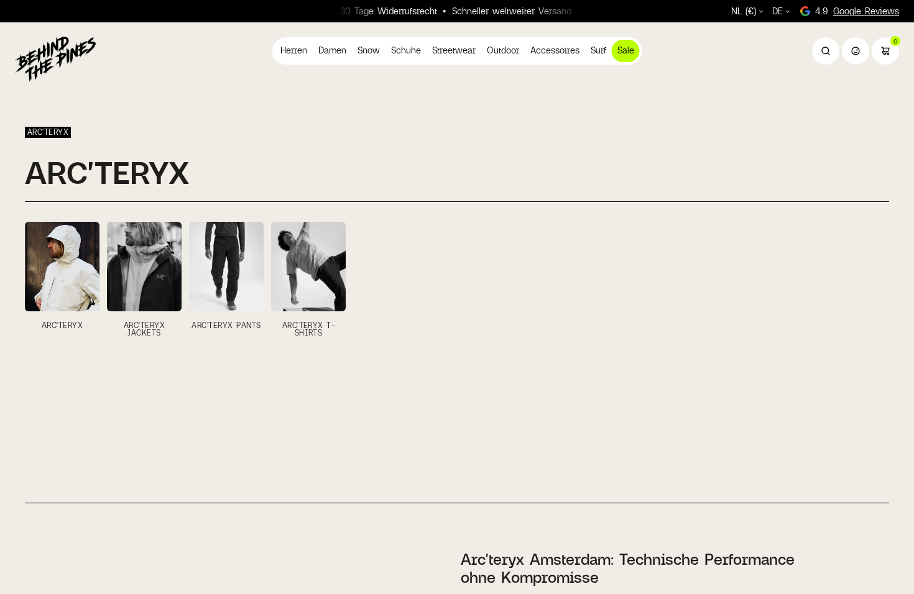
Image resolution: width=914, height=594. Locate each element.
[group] (62, 279)
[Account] (855, 51)
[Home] (55, 58)
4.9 (857, 11)
